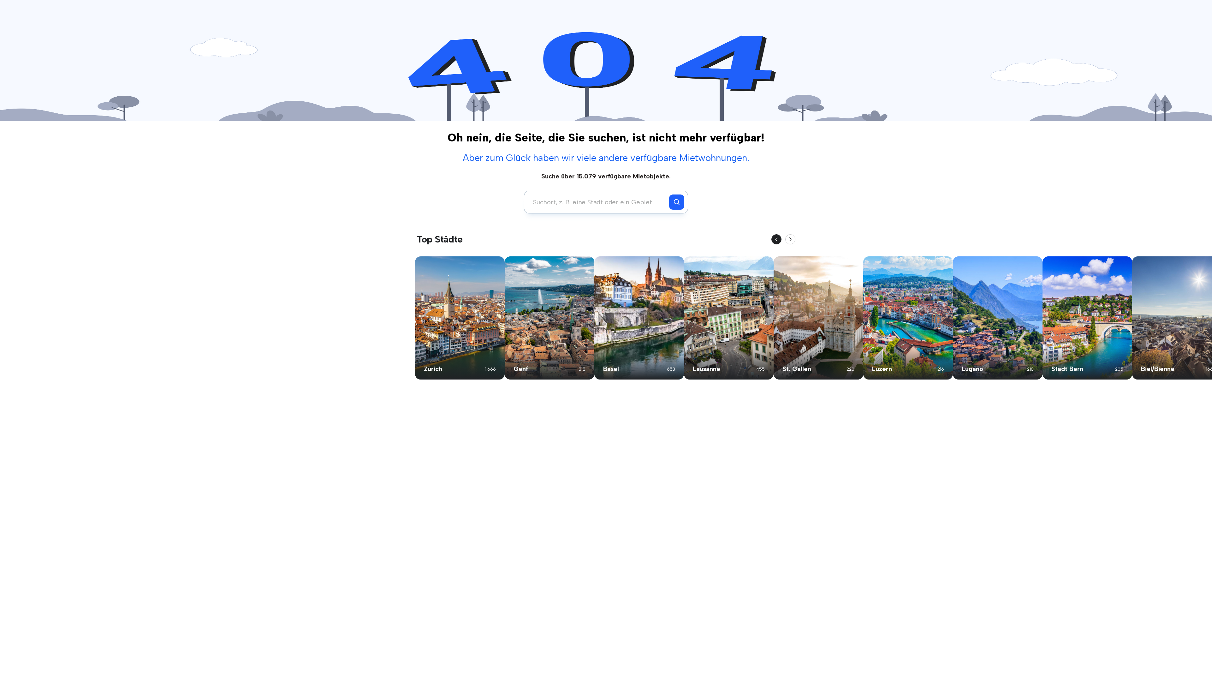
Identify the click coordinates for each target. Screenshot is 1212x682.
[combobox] (598, 202)
